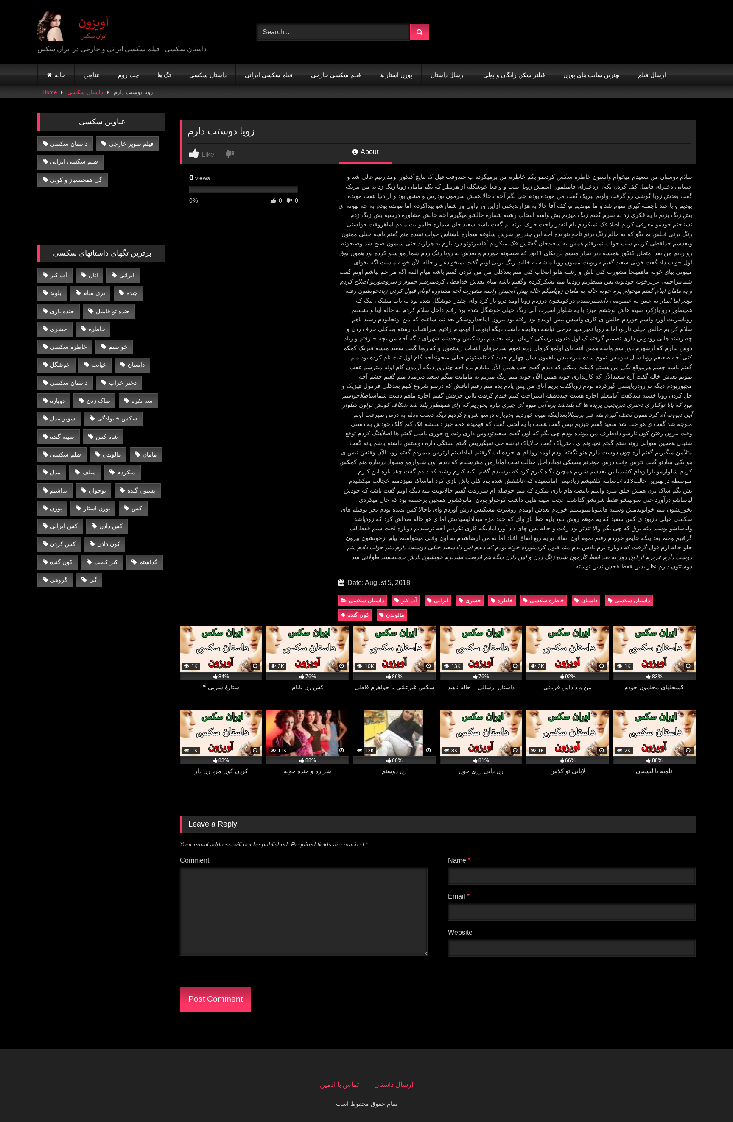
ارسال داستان (448, 75)
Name (459, 860)
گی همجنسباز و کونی (76, 179)
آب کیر (409, 600)
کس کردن (63, 543)
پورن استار (97, 508)
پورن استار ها (395, 75)
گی (93, 579)
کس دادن (111, 526)
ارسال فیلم (652, 75)
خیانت (99, 364)
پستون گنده (141, 490)
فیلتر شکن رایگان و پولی (514, 75)
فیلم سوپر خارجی (131, 143)
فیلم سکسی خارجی (336, 75)
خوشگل (60, 364)
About (368, 152)
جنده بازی (62, 311)
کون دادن (108, 543)
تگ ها (164, 75)
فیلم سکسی (65, 454)
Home (49, 92)
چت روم (128, 75)
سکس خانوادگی (117, 418)
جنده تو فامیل (113, 311)
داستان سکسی (208, 75)
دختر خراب (123, 382)
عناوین (92, 75)
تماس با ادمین (339, 1084)
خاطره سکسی (547, 600)
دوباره (57, 400)
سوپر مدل (63, 418)
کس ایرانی (64, 526)
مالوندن (395, 615)
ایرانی (441, 600)
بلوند (56, 293)
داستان (589, 600)
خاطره (505, 600)
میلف (89, 472)
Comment (194, 860)
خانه (60, 75)
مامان (150, 454)
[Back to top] (706, 1097)
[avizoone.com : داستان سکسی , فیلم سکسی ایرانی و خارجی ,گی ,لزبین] (79, 25)
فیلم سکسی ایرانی (269, 75)
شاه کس (107, 436)
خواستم (118, 346)
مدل (55, 472)
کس (136, 508)
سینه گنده (62, 436)
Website (460, 932)
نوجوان (97, 490)
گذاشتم (148, 562)
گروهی (58, 579)
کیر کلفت (106, 562)
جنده (132, 293)
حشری (473, 600)
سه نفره (142, 400)
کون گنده (358, 615)
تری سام (94, 293)
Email (459, 896)
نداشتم (58, 490)
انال (93, 275)
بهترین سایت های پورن (591, 75)
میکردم (126, 472)
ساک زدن (98, 400)
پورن (56, 508)
